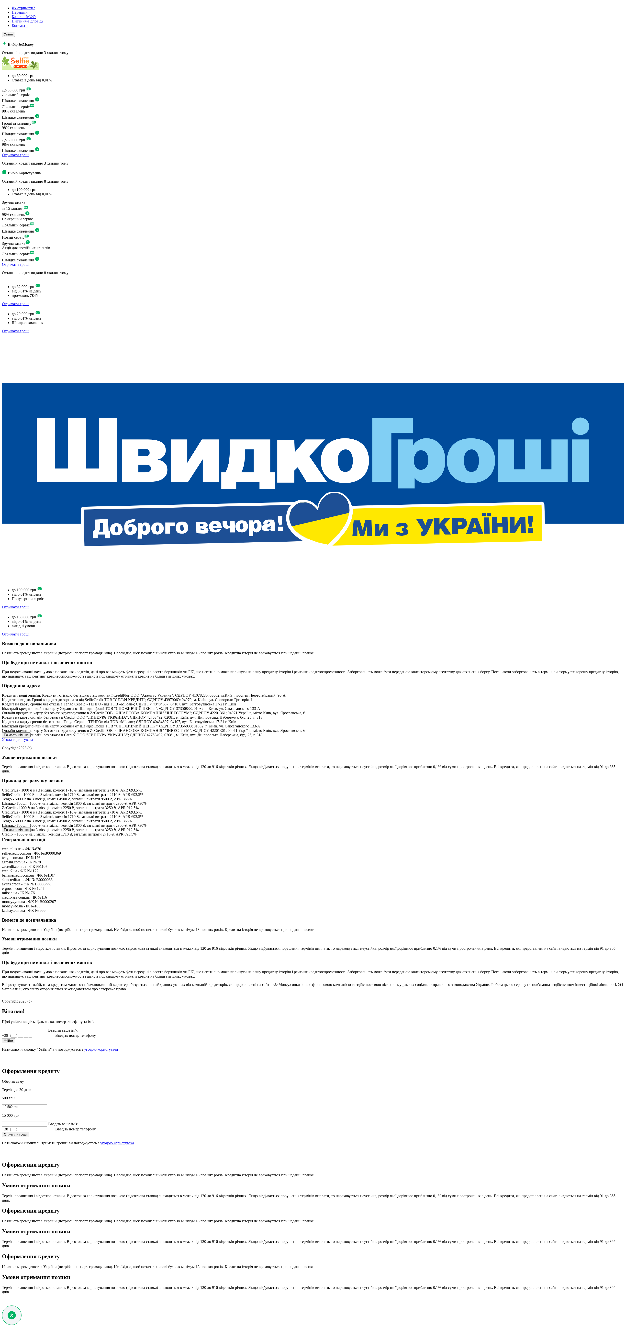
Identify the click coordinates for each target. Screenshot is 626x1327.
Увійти (8, 34)
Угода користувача (17, 739)
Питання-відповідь (27, 21)
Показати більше (16, 735)
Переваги (20, 12)
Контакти (20, 25)
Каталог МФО (24, 17)
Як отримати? (23, 8)
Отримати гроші (15, 155)
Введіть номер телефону (75, 1035)
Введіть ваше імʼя (63, 1030)
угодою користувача (101, 1049)
